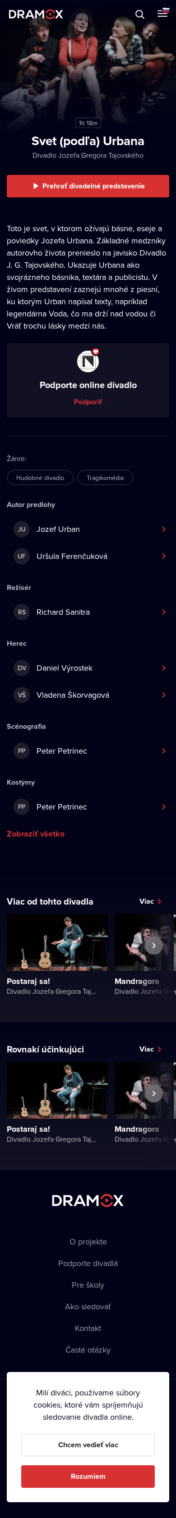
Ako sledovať (88, 1306)
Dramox (36, 14)
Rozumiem (88, 1476)
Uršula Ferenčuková (62, 556)
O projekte (88, 1241)
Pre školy (88, 1284)
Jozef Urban (49, 529)
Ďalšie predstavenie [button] (154, 966)
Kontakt (88, 1328)
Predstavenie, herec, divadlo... (91, 14)
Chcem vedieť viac (88, 1445)
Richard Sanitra (54, 611)
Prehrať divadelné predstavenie (93, 186)
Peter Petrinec (52, 750)
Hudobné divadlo (40, 477)
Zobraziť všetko (36, 834)
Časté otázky (88, 1349)
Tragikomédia (105, 477)
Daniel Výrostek (55, 667)
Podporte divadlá (88, 1263)
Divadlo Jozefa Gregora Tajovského (88, 155)
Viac (146, 901)
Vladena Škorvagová (64, 694)
